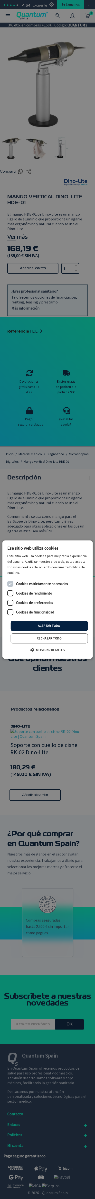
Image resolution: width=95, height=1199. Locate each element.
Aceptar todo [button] (49, 626)
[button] (47, 650)
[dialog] (47, 599)
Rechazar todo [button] (49, 638)
